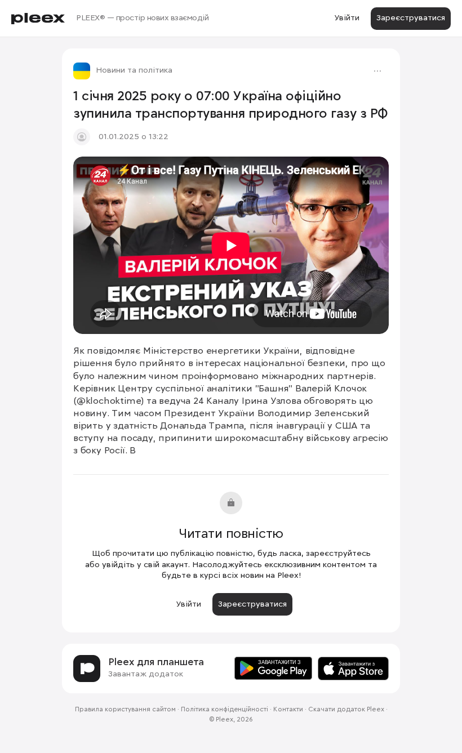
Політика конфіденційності (224, 709)
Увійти (346, 18)
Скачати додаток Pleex (346, 709)
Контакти (288, 709)
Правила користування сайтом (125, 709)
